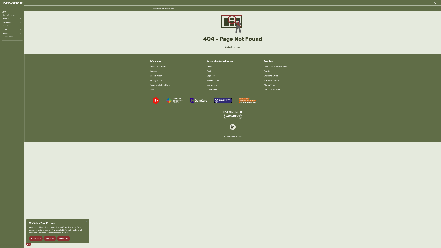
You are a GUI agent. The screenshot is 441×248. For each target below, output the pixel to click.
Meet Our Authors (158, 66)
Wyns (209, 66)
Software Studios (271, 80)
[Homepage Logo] (12, 5)
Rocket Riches (213, 80)
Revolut (267, 71)
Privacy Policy (156, 80)
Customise (36, 238)
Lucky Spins (212, 85)
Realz (209, 71)
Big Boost (211, 76)
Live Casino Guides (272, 89)
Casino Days (212, 89)
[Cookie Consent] (28, 243)
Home (155, 8)
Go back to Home (232, 47)
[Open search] (435, 3)
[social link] (233, 127)
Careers (153, 71)
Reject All (50, 238)
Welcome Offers (271, 76)
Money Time (269, 85)
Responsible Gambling (160, 85)
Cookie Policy (156, 76)
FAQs (152, 89)
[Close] (86, 221)
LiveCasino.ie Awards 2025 (275, 66)
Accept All (63, 238)
